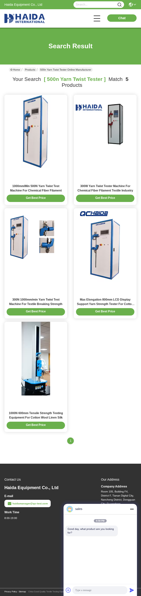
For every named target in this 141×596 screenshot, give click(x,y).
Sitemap (22, 591)
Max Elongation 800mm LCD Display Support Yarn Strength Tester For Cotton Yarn (105, 304)
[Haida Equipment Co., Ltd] (24, 18)
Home (16, 69)
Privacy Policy (10, 591)
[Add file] (68, 590)
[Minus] (132, 509)
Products (30, 69)
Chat (122, 18)
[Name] (119, 4)
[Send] (132, 590)
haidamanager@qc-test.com (30, 503)
